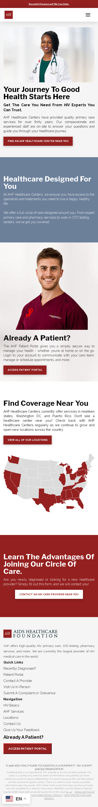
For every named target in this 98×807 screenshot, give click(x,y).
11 (67, 792)
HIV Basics (11, 705)
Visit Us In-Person (16, 687)
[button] (88, 14)
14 (70, 792)
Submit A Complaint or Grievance (29, 693)
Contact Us (12, 724)
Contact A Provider (17, 681)
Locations (10, 718)
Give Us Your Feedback (21, 730)
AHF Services (13, 711)
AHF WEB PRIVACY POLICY (47, 795)
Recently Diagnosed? (19, 668)
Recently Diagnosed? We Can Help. (49, 4)
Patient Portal (13, 675)
